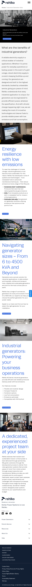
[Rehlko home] (8, 500)
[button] (30, 293)
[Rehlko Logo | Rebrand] (8, 2)
